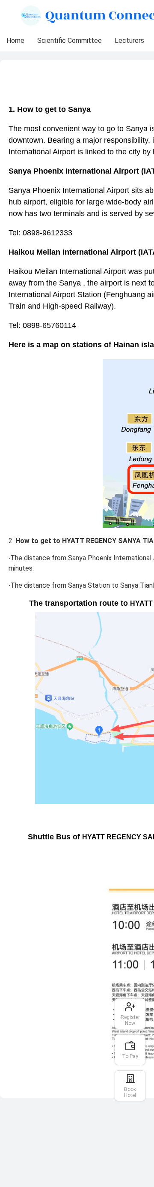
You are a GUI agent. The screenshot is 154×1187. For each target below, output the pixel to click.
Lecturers (129, 40)
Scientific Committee (69, 40)
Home (15, 40)
